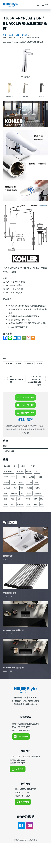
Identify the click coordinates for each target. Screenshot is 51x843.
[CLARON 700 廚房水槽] (25, 651)
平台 (36, 482)
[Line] (10, 338)
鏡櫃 (5, 504)
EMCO (16, 466)
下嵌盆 (39, 477)
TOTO (14, 477)
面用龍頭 (33, 42)
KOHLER (16, 42)
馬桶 (35, 504)
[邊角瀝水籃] (25, 539)
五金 (13, 482)
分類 (5, 446)
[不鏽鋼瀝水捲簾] (25, 576)
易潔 (15, 488)
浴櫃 (5, 493)
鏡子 (41, 499)
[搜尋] (38, 5)
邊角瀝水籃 (8, 556)
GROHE (23, 466)
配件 (35, 499)
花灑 (18, 499)
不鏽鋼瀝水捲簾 (9, 593)
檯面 (21, 488)
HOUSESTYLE (8, 471)
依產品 (27, 42)
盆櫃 (5, 499)
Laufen (28, 471)
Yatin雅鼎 (22, 477)
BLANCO (7, 466)
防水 (12, 504)
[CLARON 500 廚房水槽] (25, 614)
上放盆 (31, 477)
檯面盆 (29, 488)
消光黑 (29, 493)
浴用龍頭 (14, 493)
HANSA (32, 466)
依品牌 (22, 42)
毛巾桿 (37, 488)
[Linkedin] (15, 338)
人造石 (21, 482)
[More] (33, 338)
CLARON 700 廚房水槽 (13, 667)
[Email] (24, 338)
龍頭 (38, 42)
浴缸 (21, 493)
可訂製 (29, 482)
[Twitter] (19, 338)
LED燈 (37, 471)
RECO (6, 477)
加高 (18, 363)
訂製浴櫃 (27, 499)
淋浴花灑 (38, 493)
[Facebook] (5, 338)
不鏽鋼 (6, 482)
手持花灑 (7, 488)
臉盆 (12, 499)
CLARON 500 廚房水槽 (13, 630)
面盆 (28, 504)
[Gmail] (28, 338)
